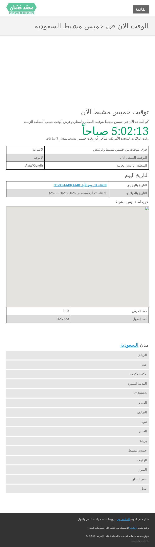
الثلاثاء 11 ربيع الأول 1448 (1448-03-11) (80, 185)
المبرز (143, 469)
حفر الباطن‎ (139, 479)
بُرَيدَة (143, 441)
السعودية (129, 345)
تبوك (144, 422)
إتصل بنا (135, 540)
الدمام (142, 403)
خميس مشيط (137, 450)
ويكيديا (133, 527)
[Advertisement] (77, 66)
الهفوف (142, 460)
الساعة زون (123, 519)
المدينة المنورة (137, 383)
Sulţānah (140, 393)
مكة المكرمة (138, 374)
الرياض (142, 355)
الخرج (143, 431)
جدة (144, 365)
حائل (143, 489)
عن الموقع (144, 540)
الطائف (142, 412)
